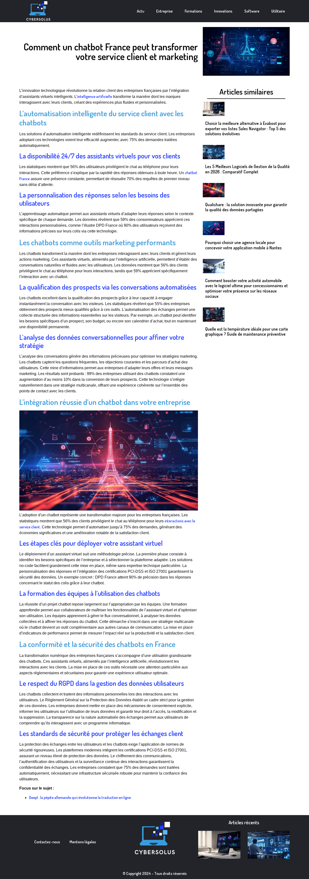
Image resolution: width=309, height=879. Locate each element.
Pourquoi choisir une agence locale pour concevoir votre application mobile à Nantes (243, 245)
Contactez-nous (47, 841)
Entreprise (164, 11)
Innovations (223, 11)
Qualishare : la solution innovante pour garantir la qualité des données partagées (246, 207)
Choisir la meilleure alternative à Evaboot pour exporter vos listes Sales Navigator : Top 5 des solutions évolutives (245, 128)
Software (251, 11)
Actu (140, 11)
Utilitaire (278, 11)
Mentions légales (83, 841)
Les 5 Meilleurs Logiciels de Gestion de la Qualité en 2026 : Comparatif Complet (247, 169)
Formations (193, 11)
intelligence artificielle (94, 96)
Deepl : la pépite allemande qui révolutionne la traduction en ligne (80, 797)
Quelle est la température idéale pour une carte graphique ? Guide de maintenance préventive (246, 331)
